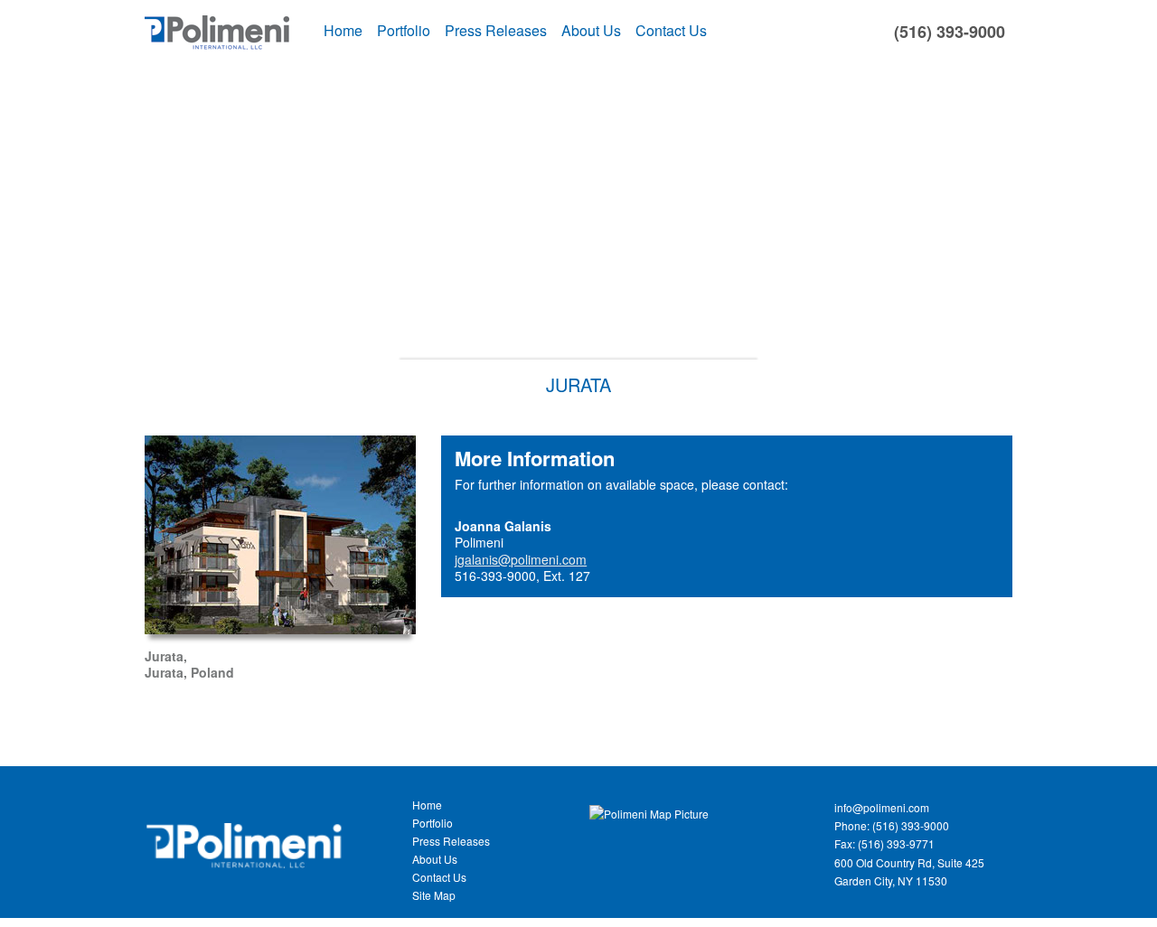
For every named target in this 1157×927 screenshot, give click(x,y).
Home (343, 30)
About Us (591, 30)
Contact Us (671, 30)
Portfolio (403, 30)
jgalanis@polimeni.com (521, 559)
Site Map (434, 895)
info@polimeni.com (881, 807)
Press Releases (496, 30)
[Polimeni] (245, 824)
